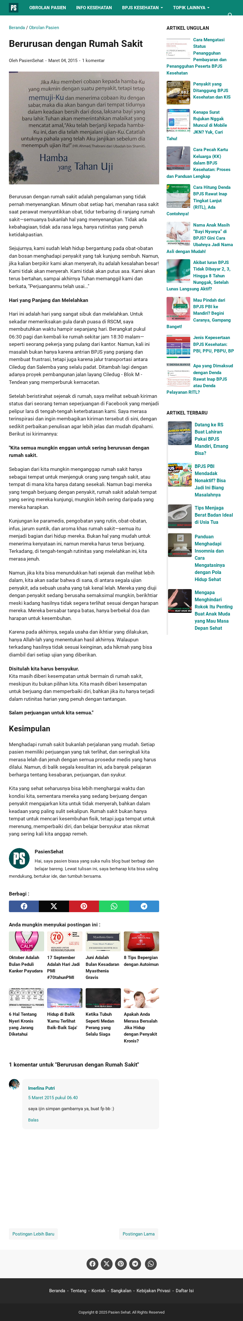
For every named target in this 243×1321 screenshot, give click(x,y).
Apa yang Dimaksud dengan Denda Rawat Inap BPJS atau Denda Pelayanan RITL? (200, 379)
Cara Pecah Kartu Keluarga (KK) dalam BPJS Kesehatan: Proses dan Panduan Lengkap (199, 163)
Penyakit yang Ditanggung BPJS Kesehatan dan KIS (212, 90)
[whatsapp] (114, 906)
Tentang (78, 1290)
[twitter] (54, 906)
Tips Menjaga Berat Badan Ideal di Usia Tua (214, 515)
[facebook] (24, 906)
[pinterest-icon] (121, 1264)
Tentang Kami (30, 23)
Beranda (57, 1290)
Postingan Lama (139, 1234)
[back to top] (231, 1308)
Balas (33, 1120)
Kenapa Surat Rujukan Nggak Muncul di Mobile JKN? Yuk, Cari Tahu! (197, 125)
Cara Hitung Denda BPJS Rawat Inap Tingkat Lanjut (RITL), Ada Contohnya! (199, 200)
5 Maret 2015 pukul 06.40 (53, 1097)
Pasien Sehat (119, 1312)
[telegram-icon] (135, 1264)
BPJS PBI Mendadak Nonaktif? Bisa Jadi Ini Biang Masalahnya (210, 480)
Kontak (98, 1290)
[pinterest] (84, 906)
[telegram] (144, 906)
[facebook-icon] (92, 1264)
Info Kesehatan (94, 7)
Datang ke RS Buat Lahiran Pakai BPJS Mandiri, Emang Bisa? (211, 439)
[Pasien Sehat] (13, 7)
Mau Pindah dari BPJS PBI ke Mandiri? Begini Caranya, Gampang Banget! (199, 313)
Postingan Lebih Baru (33, 1234)
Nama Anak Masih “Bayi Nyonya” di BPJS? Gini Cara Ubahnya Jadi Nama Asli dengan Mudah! (200, 238)
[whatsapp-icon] (151, 1264)
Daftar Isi (185, 1290)
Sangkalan (121, 1290)
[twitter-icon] (107, 1264)
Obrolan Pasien (47, 7)
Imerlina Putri (41, 1088)
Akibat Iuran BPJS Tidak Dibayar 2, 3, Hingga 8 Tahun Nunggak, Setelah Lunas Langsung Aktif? (199, 276)
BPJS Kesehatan (140, 7)
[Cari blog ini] (230, 15)
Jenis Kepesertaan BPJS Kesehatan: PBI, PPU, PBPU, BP (213, 344)
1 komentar (93, 60)
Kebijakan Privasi (153, 1290)
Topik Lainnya (189, 7)
